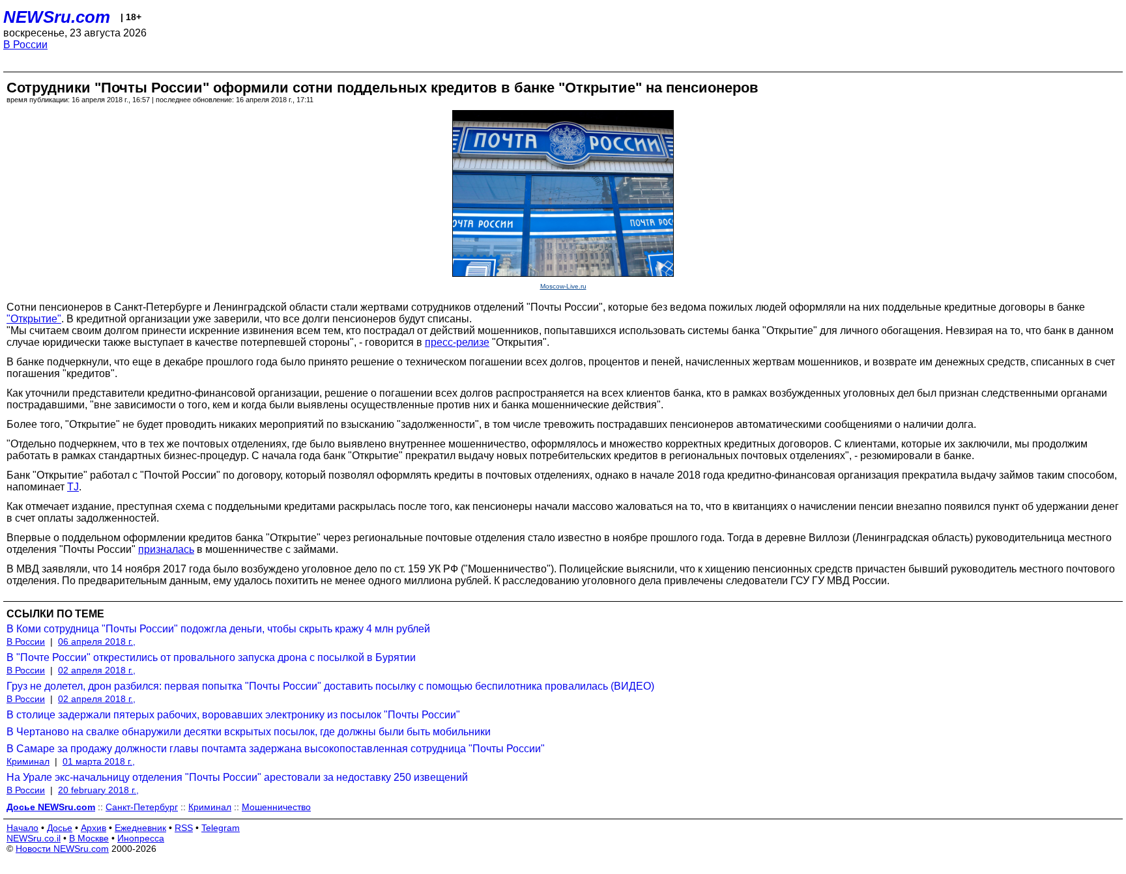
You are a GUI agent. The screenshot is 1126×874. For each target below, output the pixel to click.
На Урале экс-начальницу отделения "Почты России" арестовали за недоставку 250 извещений (237, 777)
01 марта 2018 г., (99, 761)
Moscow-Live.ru (563, 286)
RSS (184, 828)
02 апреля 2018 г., (97, 670)
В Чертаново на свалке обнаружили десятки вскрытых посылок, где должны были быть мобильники (249, 731)
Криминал (28, 761)
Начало (22, 828)
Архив (93, 828)
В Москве (89, 838)
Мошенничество (276, 807)
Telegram (220, 828)
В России (25, 44)
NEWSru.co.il (34, 838)
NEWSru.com (56, 17)
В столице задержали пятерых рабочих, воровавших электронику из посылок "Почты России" (233, 714)
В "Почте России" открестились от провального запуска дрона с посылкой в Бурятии (211, 657)
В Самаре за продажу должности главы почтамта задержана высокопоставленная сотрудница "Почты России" (276, 748)
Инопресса (140, 838)
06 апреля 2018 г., (97, 641)
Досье (59, 828)
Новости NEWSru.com (62, 848)
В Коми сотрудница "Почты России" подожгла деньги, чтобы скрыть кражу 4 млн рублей (218, 628)
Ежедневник (140, 828)
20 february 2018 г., (98, 790)
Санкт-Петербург (142, 807)
